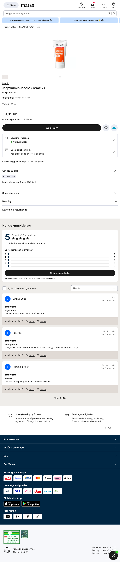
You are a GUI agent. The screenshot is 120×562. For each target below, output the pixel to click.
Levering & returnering (14, 209)
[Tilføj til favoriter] (105, 127)
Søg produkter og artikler (18, 13)
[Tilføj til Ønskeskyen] (114, 127)
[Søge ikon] (114, 13)
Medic (5, 83)
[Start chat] (113, 555)
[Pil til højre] (117, 20)
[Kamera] (109, 13)
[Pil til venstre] (105, 428)
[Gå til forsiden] (27, 5)
